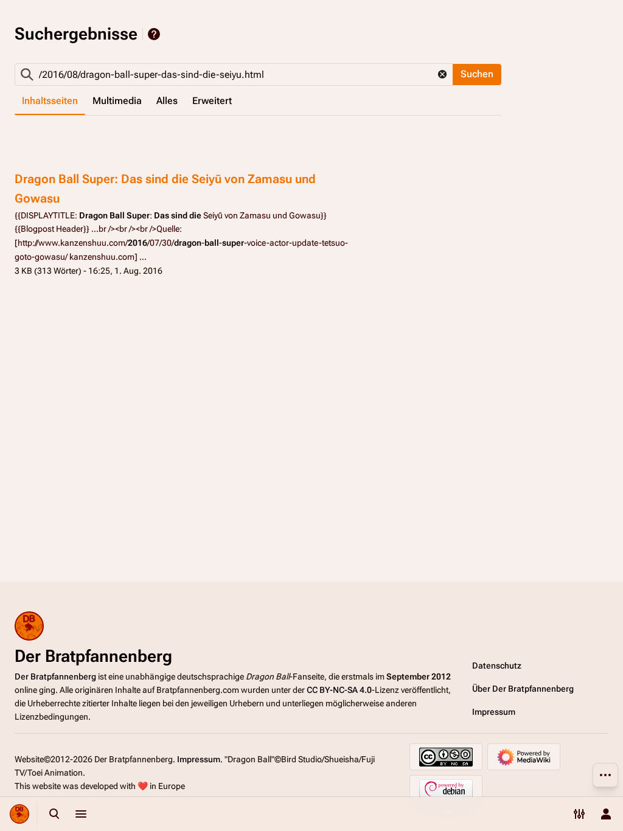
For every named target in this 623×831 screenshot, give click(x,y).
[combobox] (234, 74)
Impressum (493, 712)
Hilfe (154, 34)
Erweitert (212, 100)
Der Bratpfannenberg (55, 676)
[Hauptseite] (19, 814)
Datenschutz (496, 665)
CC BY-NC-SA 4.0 (339, 690)
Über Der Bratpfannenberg (523, 689)
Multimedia (117, 100)
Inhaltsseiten (50, 100)
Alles (167, 100)
